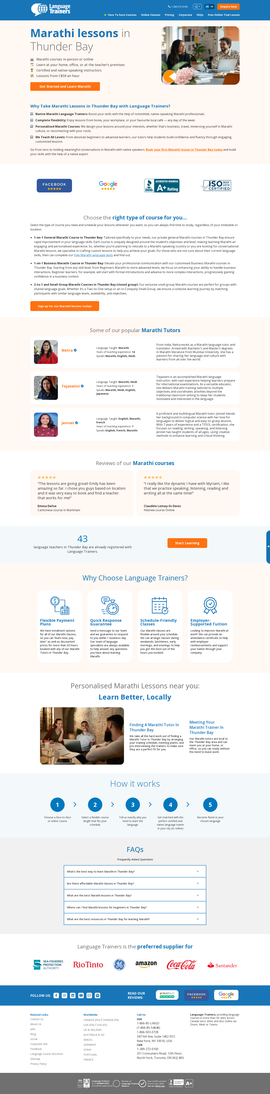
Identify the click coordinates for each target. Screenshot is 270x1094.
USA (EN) (89, 1025)
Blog (33, 1034)
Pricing (169, 15)
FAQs (200, 15)
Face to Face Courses (122, 15)
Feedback (36, 1049)
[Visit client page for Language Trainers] (153, 1083)
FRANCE (88, 1059)
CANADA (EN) (92, 1020)
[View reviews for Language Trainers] (180, 1083)
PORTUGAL (90, 1054)
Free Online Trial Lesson (224, 15)
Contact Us (37, 1019)
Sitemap (35, 1059)
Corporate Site (39, 1044)
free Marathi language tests (93, 255)
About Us (35, 1024)
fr (212, 6)
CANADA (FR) (111, 1020)
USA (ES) (102, 1025)
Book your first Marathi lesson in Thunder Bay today (184, 150)
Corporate (185, 15)
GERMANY (90, 1044)
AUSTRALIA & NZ (94, 1034)
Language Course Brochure (46, 1054)
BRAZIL (88, 1039)
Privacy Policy (38, 1064)
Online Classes (150, 15)
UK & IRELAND (93, 1030)
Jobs (32, 1029)
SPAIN (87, 1049)
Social (33, 1039)
